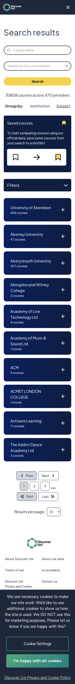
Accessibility (51, 570)
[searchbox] (37, 50)
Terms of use (14, 570)
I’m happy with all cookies (37, 661)
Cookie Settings (37, 644)
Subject (63, 106)
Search (38, 81)
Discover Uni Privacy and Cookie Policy (37, 677)
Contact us (49, 581)
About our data (53, 559)
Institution (40, 106)
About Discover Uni (19, 559)
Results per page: (29, 511)
